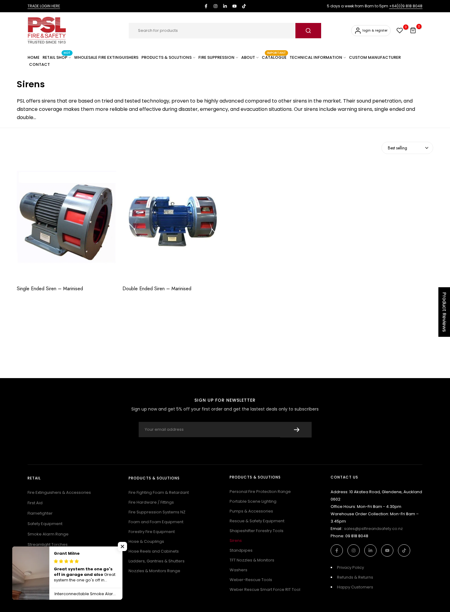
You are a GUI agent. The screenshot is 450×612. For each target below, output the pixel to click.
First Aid (35, 503)
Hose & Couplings (146, 541)
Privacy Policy (350, 567)
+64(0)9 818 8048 (405, 6)
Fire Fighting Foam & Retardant (159, 492)
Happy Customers (355, 587)
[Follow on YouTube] (234, 6)
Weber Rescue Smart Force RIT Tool (265, 589)
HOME (33, 57)
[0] (399, 30)
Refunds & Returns (355, 577)
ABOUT (248, 57)
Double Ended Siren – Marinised (156, 289)
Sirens (236, 540)
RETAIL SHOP (56, 57)
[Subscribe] (296, 429)
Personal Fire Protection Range (260, 491)
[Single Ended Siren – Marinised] (66, 223)
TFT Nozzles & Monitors (252, 560)
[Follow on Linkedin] (225, 6)
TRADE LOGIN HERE (44, 6)
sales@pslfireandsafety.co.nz (373, 528)
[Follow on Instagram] (215, 6)
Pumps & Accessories (251, 511)
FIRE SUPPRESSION (216, 57)
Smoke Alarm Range (48, 534)
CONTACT (39, 64)
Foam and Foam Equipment (156, 522)
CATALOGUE (274, 57)
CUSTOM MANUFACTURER (375, 57)
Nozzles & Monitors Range (154, 571)
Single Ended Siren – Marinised (50, 289)
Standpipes (241, 550)
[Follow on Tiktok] (244, 6)
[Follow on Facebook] (206, 6)
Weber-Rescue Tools (251, 580)
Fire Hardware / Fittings (151, 502)
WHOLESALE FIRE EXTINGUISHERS (106, 57)
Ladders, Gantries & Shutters (157, 561)
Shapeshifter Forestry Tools (256, 531)
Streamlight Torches (48, 544)
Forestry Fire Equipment (152, 532)
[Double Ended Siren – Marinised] (172, 223)
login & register (375, 30)
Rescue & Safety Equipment (257, 521)
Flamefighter (40, 513)
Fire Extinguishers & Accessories (59, 492)
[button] (122, 546)
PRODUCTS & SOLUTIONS (166, 57)
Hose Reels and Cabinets (154, 551)
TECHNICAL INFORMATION (316, 57)
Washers (238, 570)
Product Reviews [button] (444, 312)
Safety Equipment (45, 524)
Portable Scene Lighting (253, 501)
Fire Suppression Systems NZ (157, 512)
